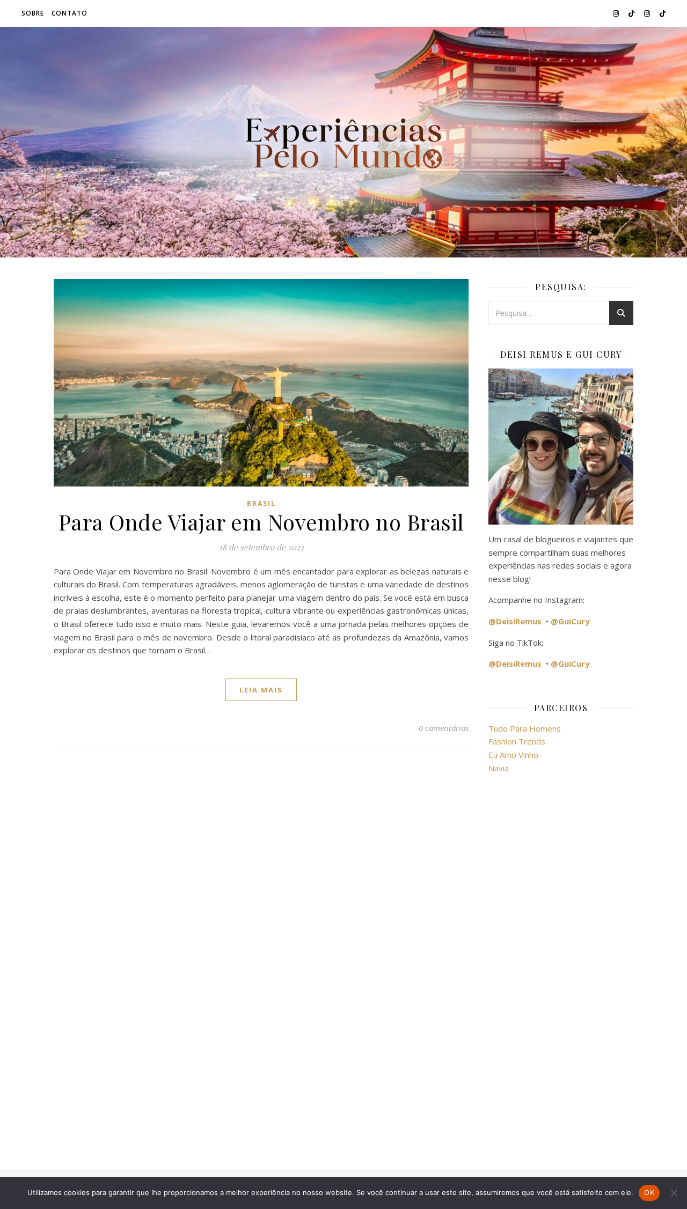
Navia (498, 768)
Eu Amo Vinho (513, 754)
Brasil (261, 503)
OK (649, 1192)
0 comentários (444, 728)
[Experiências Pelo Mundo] (343, 142)
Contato (69, 13)
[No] (673, 1193)
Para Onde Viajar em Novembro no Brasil (261, 521)
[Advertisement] (560, 965)
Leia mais (261, 690)
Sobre (32, 13)
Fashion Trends (516, 741)
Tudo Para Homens (524, 728)
